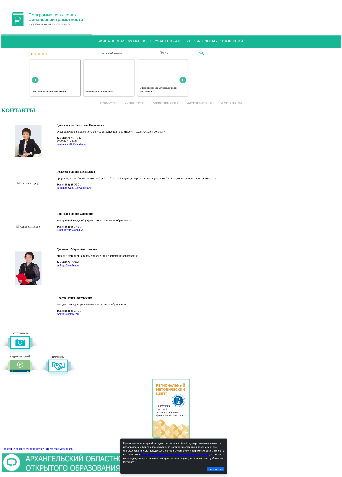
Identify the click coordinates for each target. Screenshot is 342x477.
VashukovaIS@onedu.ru (70, 229)
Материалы (231, 103)
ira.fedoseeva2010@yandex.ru (74, 187)
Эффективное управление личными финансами (158, 90)
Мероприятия (166, 103)
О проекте (134, 103)
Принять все (215, 469)
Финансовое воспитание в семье (50, 91)
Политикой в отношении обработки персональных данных (175, 454)
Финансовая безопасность (100, 91)
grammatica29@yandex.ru (71, 144)
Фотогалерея (199, 103)
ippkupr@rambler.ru (68, 265)
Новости (108, 103)
